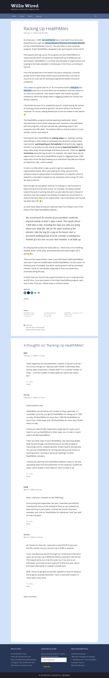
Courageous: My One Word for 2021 (23, 662)
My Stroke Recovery (77, 665)
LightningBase (66, 675)
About (14, 16)
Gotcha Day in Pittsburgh (35, 327)
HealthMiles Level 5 (29, 313)
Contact (30, 16)
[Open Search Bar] (95, 16)
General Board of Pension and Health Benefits (65, 43)
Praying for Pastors (77, 662)
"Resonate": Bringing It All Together (83, 657)
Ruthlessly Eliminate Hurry (35, 330)
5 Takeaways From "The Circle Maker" (84, 660)
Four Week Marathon (50, 313)
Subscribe (38, 16)
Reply (28, 384)
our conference (48, 40)
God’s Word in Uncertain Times (21, 665)
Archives (22, 16)
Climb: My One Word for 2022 (21, 657)
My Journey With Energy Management (23, 660)
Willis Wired (24, 5)
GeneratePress (56, 675)
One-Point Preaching (78, 654)
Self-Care (29, 325)
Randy (26, 395)
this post (74, 87)
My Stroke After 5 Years (18, 654)
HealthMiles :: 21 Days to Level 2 (73, 313)
